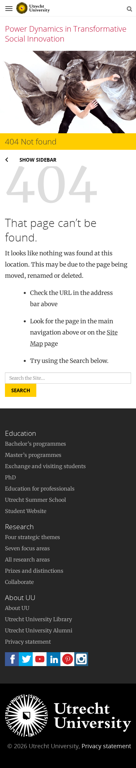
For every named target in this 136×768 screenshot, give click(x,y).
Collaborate (19, 582)
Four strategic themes (32, 537)
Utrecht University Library (38, 619)
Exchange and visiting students (45, 466)
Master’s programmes (33, 455)
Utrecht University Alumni (38, 630)
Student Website (25, 511)
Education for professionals (40, 488)
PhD (10, 477)
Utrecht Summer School (35, 499)
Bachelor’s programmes (35, 443)
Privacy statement (28, 641)
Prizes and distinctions (34, 570)
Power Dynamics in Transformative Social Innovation (65, 33)
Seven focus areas (27, 548)
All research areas (27, 559)
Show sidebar (37, 159)
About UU (17, 608)
